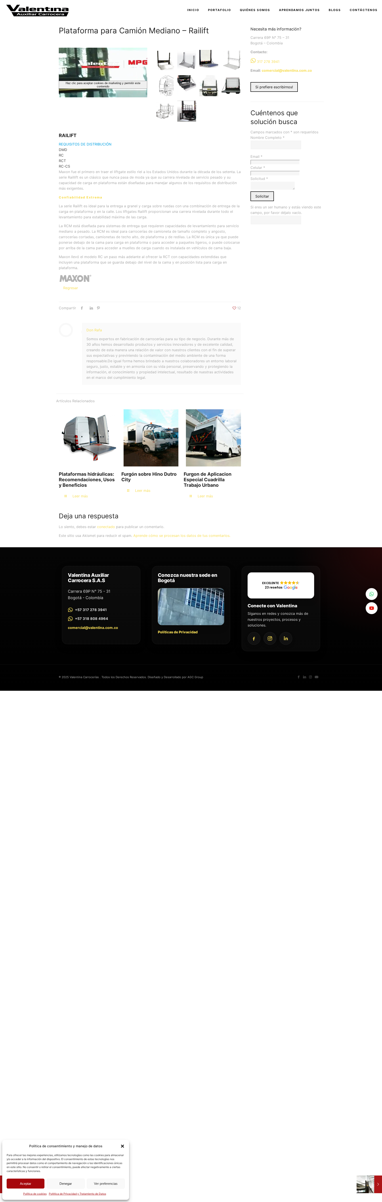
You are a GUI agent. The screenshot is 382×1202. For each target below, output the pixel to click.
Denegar (65, 1183)
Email (256, 156)
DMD (63, 149)
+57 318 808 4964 (91, 618)
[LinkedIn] (285, 638)
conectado (106, 527)
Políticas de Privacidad (178, 632)
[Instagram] (270, 638)
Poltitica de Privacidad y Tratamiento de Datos (77, 1193)
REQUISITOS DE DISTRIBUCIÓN (85, 144)
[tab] (150, 144)
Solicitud (259, 178)
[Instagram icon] (310, 677)
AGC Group (195, 677)
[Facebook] (254, 638)
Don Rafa (94, 330)
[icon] (316, 677)
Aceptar (25, 1183)
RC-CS (64, 166)
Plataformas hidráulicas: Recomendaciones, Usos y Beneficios (87, 479)
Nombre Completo (267, 137)
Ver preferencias (106, 1183)
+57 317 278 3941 (91, 610)
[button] (122, 1146)
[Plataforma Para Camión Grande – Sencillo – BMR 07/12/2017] (369, 1184)
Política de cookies (35, 1193)
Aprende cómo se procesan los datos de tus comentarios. (181, 535)
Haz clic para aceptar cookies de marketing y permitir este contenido (103, 84)
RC (61, 155)
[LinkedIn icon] (304, 677)
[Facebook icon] (298, 677)
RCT (62, 161)
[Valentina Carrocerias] (37, 10)
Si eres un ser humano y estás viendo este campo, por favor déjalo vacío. (285, 210)
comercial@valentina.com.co (287, 70)
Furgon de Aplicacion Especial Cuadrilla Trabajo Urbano (207, 479)
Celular (257, 167)
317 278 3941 (268, 61)
